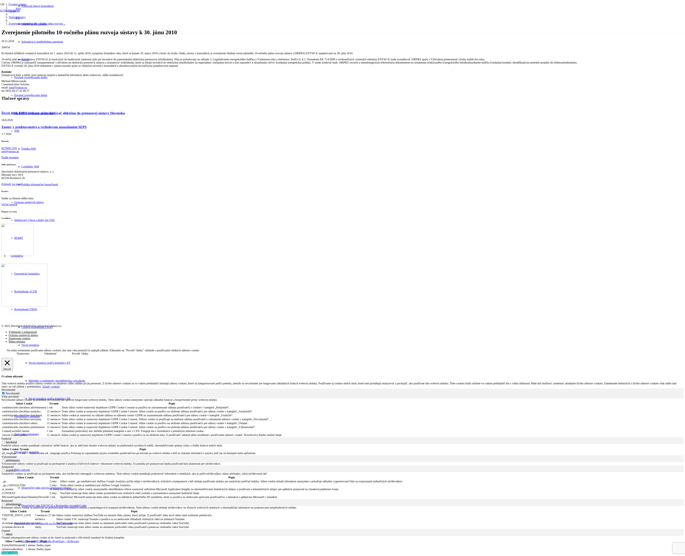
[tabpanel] (342, 417)
